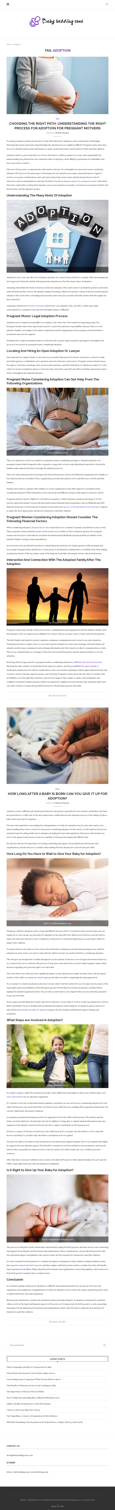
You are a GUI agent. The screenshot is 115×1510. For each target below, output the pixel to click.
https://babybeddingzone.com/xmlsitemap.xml (27, 1472)
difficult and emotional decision (88, 662)
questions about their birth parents (26, 1265)
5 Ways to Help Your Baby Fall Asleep (23, 1410)
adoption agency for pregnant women (80, 181)
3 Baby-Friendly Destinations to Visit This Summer (29, 1403)
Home (9, 44)
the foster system (34, 305)
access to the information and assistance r (82, 506)
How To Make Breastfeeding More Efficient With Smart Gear (33, 1397)
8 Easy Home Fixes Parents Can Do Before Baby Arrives (31, 1373)
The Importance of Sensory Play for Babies (25, 1391)
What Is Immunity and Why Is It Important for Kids (29, 1367)
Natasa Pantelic (62, 803)
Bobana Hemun (62, 132)
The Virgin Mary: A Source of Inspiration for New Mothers (32, 1416)
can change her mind (33, 977)
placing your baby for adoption (34, 1009)
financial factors (39, 527)
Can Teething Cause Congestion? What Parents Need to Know (34, 1379)
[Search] (107, 4)
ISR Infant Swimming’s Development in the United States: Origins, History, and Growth (45, 1422)
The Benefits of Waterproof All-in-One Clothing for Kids (31, 1385)
